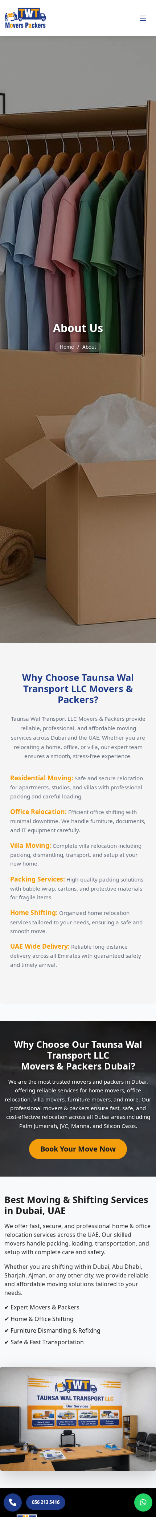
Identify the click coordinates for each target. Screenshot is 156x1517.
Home (67, 346)
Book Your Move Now (78, 1149)
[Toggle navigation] (143, 18)
